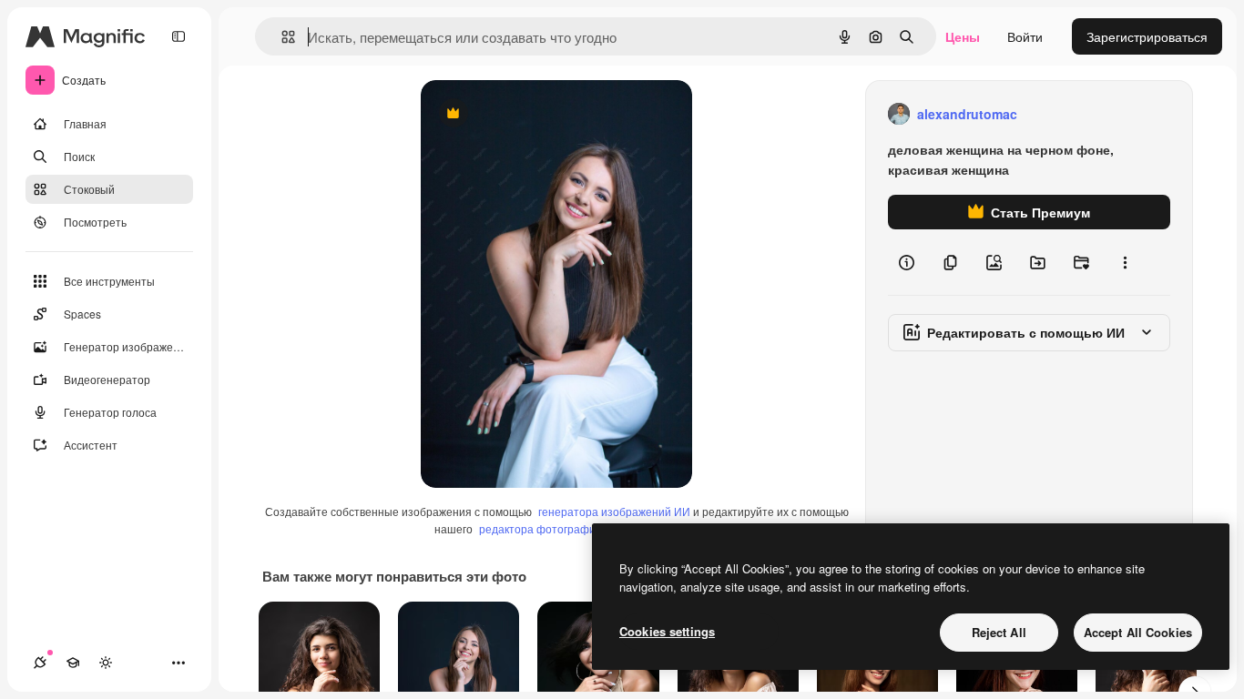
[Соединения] (40, 662)
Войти (1025, 36)
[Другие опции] (1124, 262)
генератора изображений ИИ (614, 511)
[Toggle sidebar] (178, 36)
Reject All (999, 632)
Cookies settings (667, 631)
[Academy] (72, 662)
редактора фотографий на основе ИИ (577, 528)
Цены (962, 36)
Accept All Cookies (1138, 632)
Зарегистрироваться (1147, 36)
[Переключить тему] (105, 662)
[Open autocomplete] (281, 37)
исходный (543, 114)
